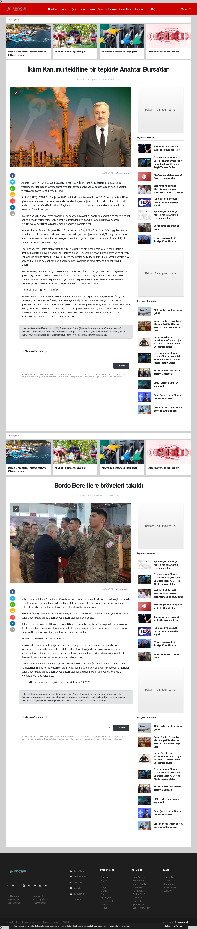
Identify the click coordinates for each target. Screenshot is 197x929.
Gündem (52, 9)
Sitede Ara (169, 877)
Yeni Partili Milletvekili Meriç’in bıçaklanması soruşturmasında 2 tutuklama (168, 189)
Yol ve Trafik (138, 880)
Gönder (121, 365)
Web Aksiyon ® (182, 922)
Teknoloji (105, 908)
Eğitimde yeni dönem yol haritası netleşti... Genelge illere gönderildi (167, 214)
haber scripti (102, 922)
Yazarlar (77, 882)
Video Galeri (80, 876)
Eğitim (73, 9)
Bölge (83, 9)
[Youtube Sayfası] (25, 885)
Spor (100, 9)
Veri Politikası (14, 903)
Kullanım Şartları (40, 896)
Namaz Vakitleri (140, 884)
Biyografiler (169, 884)
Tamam (179, 926)
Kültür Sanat (125, 9)
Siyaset (64, 9)
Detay (167, 926)
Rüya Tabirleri (170, 887)
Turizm (139, 9)
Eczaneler (137, 887)
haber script (126, 922)
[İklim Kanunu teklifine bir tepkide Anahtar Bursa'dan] (70, 126)
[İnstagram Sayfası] (20, 885)
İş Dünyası (111, 9)
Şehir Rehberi (139, 904)
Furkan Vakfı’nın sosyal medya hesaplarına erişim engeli (166, 202)
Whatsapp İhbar (40, 899)
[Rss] (36, 885)
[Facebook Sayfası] (9, 885)
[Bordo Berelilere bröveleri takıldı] (70, 543)
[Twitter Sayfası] (14, 885)
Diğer (154, 9)
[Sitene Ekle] (47, 885)
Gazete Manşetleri (141, 908)
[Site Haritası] (41, 885)
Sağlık (92, 9)
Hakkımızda (13, 896)
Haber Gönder (39, 903)
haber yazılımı (76, 922)
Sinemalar (137, 897)
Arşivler (78, 888)
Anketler (168, 880)
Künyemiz (79, 894)
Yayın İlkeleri (13, 899)
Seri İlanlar (138, 901)
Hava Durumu (139, 877)
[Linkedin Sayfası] (30, 885)
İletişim (77, 899)
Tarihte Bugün (139, 894)
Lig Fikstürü (138, 891)
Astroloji (168, 891)
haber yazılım (114, 922)
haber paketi (89, 922)
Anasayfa (13, 19)
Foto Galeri (79, 871)
